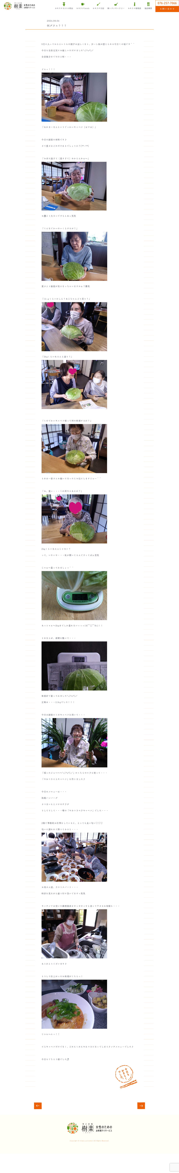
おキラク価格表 (134, 8)
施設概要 (148, 8)
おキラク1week (82, 8)
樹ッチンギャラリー (116, 8)
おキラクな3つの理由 (64, 8)
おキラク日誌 (98, 8)
